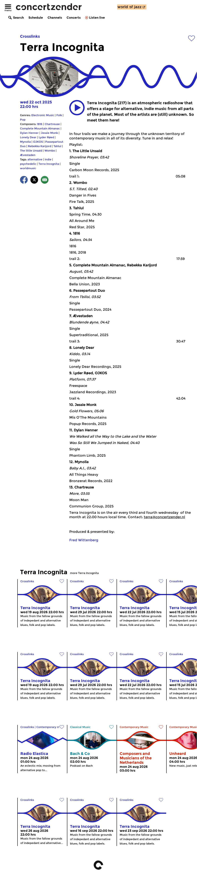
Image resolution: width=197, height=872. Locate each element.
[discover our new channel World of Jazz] (131, 6)
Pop (22, 119)
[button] (77, 107)
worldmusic (28, 168)
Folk (59, 115)
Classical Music (80, 727)
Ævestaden (27, 155)
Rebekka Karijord (39, 146)
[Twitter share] (34, 180)
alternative (35, 159)
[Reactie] (44, 180)
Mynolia (25, 141)
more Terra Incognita (84, 573)
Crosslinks (30, 36)
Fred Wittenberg (83, 540)
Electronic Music (42, 115)
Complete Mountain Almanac (40, 128)
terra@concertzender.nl (164, 517)
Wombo (49, 150)
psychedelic (28, 164)
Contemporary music (50, 727)
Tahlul (57, 146)
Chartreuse (52, 124)
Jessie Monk (49, 133)
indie (48, 159)
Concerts (74, 17)
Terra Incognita (48, 164)
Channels (55, 17)
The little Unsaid (31, 150)
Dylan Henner (29, 133)
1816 (39, 124)
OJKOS (38, 141)
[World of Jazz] (131, 6)
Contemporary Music (134, 727)
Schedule (35, 17)
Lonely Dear (28, 137)
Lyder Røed (46, 137)
